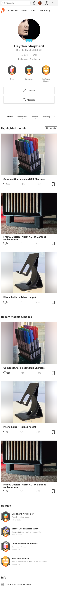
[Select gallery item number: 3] (31, 291)
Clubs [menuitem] (32, 10)
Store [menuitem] (23, 10)
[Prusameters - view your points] (40, 3)
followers (23, 59)
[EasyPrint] (34, 3)
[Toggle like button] (5, 184)
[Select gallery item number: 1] (26, 291)
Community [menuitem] (44, 10)
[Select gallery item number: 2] (29, 291)
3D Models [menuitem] (13, 10)
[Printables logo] (3, 10)
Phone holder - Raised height (19, 297)
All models (51, 128)
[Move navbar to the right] (55, 10)
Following (35, 59)
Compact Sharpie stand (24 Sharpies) (24, 179)
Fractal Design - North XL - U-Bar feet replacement (24, 238)
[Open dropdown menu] (54, 32)
